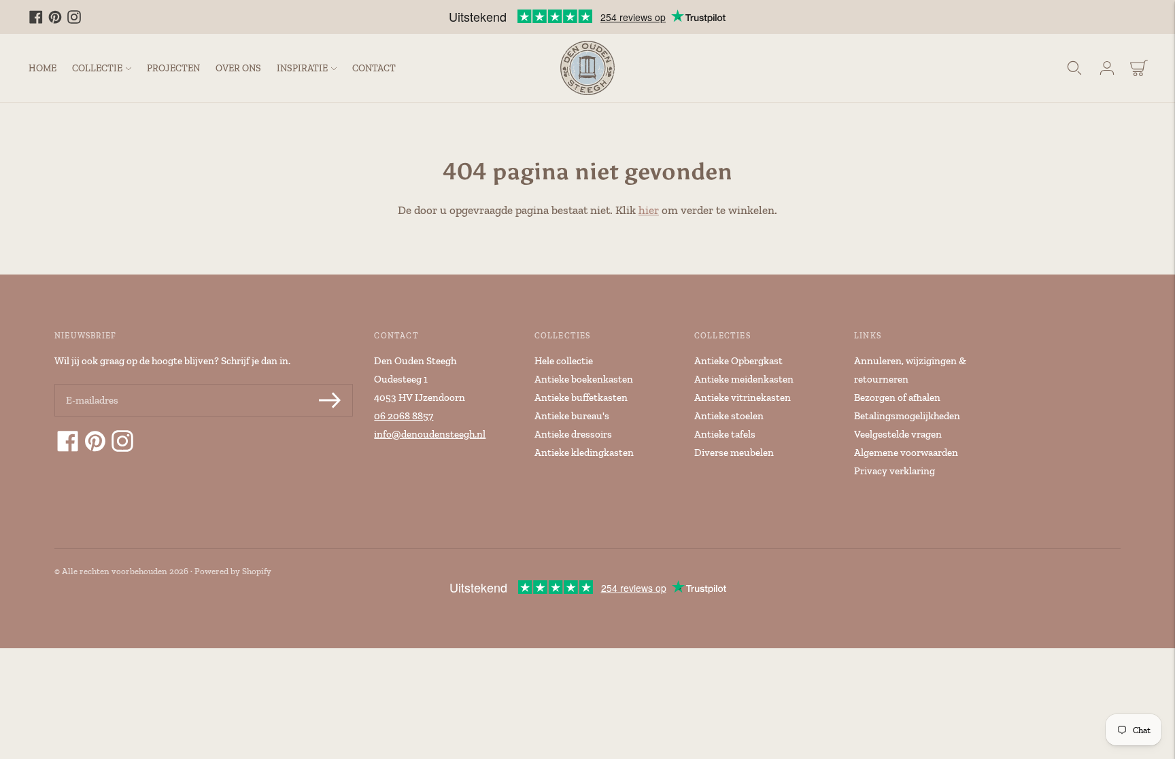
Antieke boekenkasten (583, 379)
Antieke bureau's (571, 416)
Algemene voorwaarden (906, 452)
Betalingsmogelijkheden (907, 416)
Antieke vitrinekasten (742, 397)
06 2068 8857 (403, 416)
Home (42, 68)
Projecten (173, 68)
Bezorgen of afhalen (897, 397)
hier (648, 210)
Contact (374, 68)
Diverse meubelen (734, 452)
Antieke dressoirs (573, 434)
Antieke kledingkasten (584, 452)
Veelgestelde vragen (898, 434)
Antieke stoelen (729, 416)
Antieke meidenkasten (744, 379)
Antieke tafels (724, 434)
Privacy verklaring (894, 471)
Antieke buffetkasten (581, 397)
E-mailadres (91, 385)
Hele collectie (563, 361)
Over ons (238, 68)
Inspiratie (302, 68)
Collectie (97, 68)
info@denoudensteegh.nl (430, 434)
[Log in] (1107, 68)
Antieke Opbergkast (738, 361)
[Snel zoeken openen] (1074, 68)
